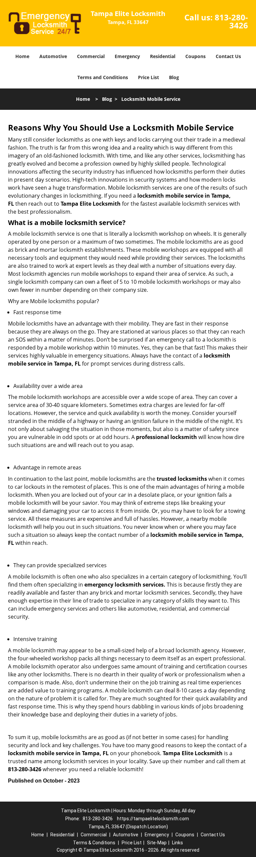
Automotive (53, 56)
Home (22, 56)
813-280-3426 (231, 21)
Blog (174, 77)
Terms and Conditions (102, 77)
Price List (148, 77)
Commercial (91, 56)
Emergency (127, 56)
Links (177, 842)
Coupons (195, 56)
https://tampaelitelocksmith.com (153, 818)
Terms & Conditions (94, 842)
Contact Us (228, 56)
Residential (162, 56)
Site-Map (157, 842)
